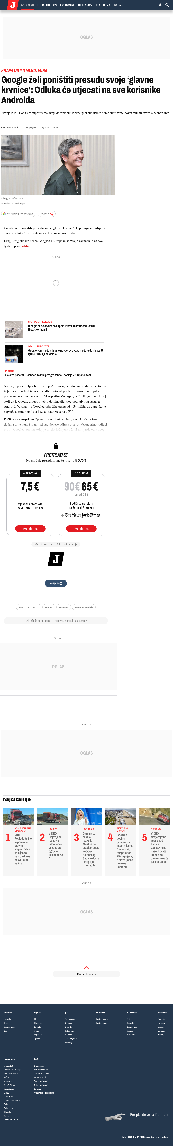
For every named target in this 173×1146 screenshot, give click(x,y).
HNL (36, 1019)
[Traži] (167, 5)
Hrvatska (7, 1019)
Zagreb (7, 1030)
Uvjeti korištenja (41, 1069)
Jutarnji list (8, 1066)
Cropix (6, 1116)
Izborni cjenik (40, 1077)
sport (38, 1012)
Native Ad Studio (11, 1119)
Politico (25, 246)
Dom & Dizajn (9, 1085)
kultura (132, 1012)
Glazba (130, 1030)
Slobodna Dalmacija (12, 1069)
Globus (7, 1077)
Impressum (39, 1066)
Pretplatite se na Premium (149, 1114)
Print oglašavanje (41, 1085)
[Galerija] (58, 165)
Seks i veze (69, 1030)
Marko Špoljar (13, 127)
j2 (66, 1012)
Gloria (6, 1092)
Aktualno (27, 5)
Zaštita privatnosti (42, 1073)
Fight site (38, 1034)
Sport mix (38, 1038)
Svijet (6, 1023)
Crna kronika (9, 1027)
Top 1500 (118, 5)
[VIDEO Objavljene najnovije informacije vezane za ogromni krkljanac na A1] (52, 817)
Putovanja (69, 1034)
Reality (161, 1034)
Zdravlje (68, 1027)
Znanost (68, 1023)
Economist (67, 5)
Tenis (36, 1030)
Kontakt (37, 1089)
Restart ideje (101, 1023)
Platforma (103, 5)
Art (128, 1019)
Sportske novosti (11, 1073)
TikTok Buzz (85, 5)
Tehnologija (70, 1019)
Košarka (37, 1027)
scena (162, 1012)
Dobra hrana (9, 1089)
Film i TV (130, 1023)
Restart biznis (102, 1019)
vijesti (8, 1012)
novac (100, 1012)
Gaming (68, 1042)
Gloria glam (8, 1096)
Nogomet (38, 1023)
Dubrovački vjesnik (12, 1100)
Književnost (132, 1027)
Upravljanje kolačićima (44, 1092)
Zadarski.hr (8, 1108)
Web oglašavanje (41, 1081)
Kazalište (131, 1034)
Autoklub (8, 1081)
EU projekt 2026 (47, 5)
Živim (6, 1104)
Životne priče (71, 1038)
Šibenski (7, 1112)
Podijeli (45, 213)
